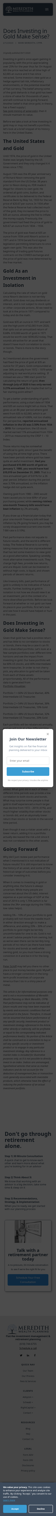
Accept (15, 1508)
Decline (41, 1508)
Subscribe (28, 771)
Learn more (9, 1500)
